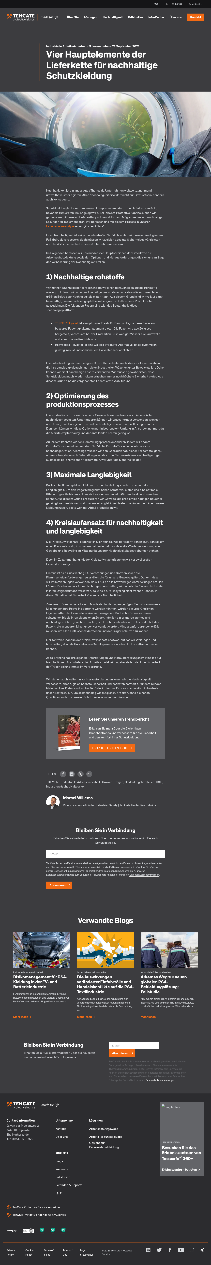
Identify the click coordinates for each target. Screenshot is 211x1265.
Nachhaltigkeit (113, 17)
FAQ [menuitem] (156, 4)
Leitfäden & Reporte (69, 1185)
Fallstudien (135, 17)
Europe (178, 3)
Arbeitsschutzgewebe (103, 1128)
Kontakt (195, 17)
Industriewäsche (57, 786)
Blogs (59, 1161)
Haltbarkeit (77, 786)
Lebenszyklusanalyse (60, 226)
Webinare (62, 1169)
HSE (159, 782)
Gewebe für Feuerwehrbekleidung (104, 1145)
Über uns (176, 17)
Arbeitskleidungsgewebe (105, 1136)
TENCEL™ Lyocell (66, 323)
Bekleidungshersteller (139, 782)
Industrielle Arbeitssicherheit (66, 46)
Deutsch (196, 3)
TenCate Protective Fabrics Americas (36, 1207)
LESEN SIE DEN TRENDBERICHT (112, 748)
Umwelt (107, 782)
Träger (118, 782)
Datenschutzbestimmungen (144, 874)
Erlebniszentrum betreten (179, 1169)
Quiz (58, 1193)
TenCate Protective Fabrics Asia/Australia (39, 1214)
